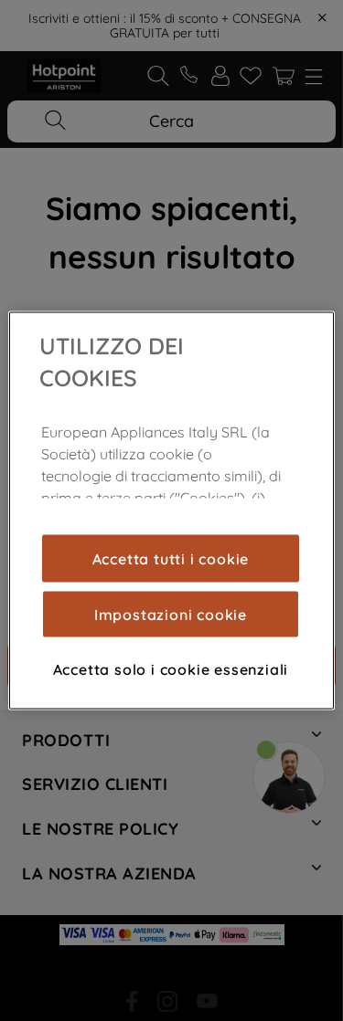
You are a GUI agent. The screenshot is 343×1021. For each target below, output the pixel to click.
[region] (171, 510)
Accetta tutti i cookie (171, 558)
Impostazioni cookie (170, 614)
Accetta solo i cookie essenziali (171, 668)
